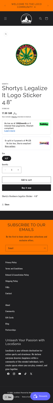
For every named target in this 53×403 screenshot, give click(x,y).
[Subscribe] (44, 248)
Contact (8, 293)
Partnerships (10, 329)
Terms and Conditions (14, 268)
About (7, 305)
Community (10, 311)
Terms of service (27, 397)
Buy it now (26, 187)
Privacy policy (14, 397)
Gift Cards (9, 317)
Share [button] (7, 204)
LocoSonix (17, 392)
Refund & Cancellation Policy (17, 274)
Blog (7, 323)
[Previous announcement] (5, 6)
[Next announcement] (48, 6)
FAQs (7, 287)
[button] (5, 19)
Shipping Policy (11, 281)
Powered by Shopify (27, 392)
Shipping (14, 117)
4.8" (6, 158)
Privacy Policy (11, 262)
